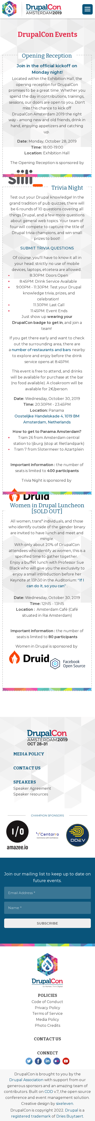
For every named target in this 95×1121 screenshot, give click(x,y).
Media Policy (28, 754)
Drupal (71, 1110)
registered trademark (31, 1116)
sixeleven (64, 1103)
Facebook (38, 1061)
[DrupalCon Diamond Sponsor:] (17, 835)
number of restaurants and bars (41, 350)
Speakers (24, 782)
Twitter (29, 1061)
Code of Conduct (47, 1002)
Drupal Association (26, 1080)
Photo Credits (47, 1025)
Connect (47, 1053)
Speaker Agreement (32, 788)
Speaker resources (30, 794)
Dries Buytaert (69, 1116)
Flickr (56, 1061)
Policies (47, 995)
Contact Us (27, 768)
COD (49, 1091)
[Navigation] (87, 9)
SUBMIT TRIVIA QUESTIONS (47, 248)
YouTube (66, 1061)
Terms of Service (47, 1013)
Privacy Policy (47, 1008)
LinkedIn (47, 1061)
